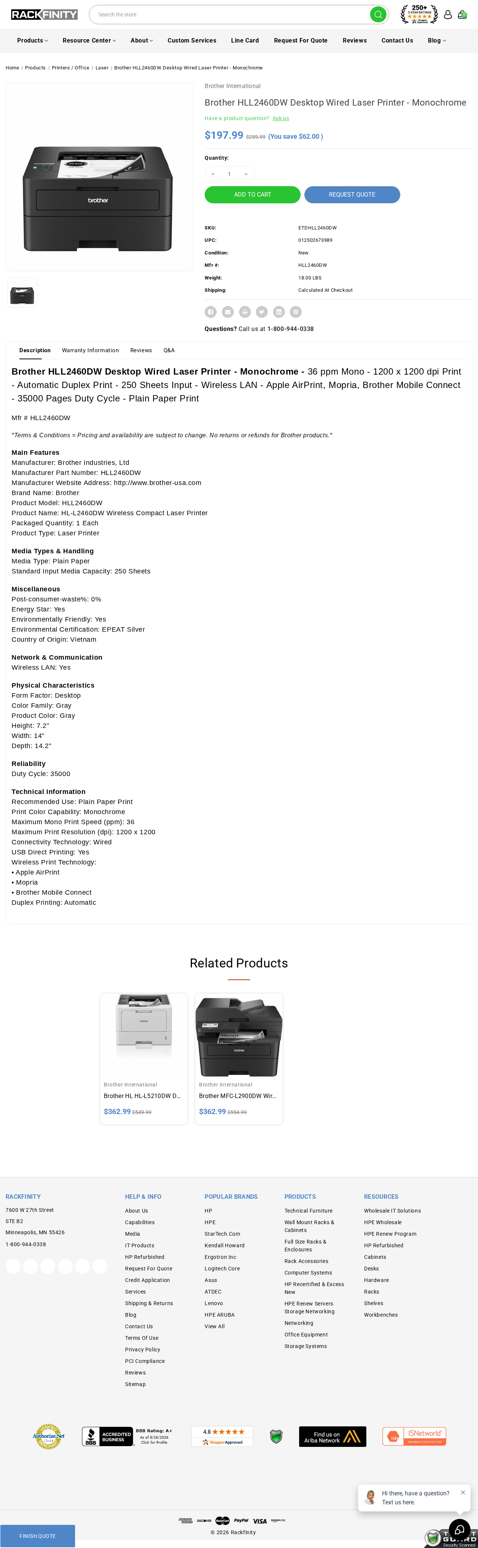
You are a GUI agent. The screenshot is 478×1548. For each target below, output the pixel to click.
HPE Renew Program (390, 1234)
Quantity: (217, 158)
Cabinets (375, 1257)
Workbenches (381, 1315)
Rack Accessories (307, 1261)
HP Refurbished (144, 1257)
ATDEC (213, 1292)
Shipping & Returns (149, 1303)
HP (208, 1211)
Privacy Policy (142, 1349)
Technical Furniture (309, 1211)
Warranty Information (90, 350)
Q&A (169, 350)
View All (214, 1326)
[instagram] (65, 1266)
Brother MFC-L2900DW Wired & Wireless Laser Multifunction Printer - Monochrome (239, 1096)
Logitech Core (222, 1269)
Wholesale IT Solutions (392, 1211)
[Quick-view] (135, 1031)
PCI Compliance (145, 1361)
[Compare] (153, 1031)
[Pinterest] (296, 312)
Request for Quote (301, 40)
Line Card (245, 40)
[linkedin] (100, 1266)
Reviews (355, 40)
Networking (299, 1323)
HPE (210, 1222)
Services (135, 1292)
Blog (434, 40)
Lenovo (214, 1303)
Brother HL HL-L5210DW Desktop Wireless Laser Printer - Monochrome (144, 1096)
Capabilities (140, 1222)
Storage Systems (306, 1346)
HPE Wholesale (383, 1222)
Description (35, 350)
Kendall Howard (225, 1245)
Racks (371, 1292)
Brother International (233, 86)
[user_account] (445, 14)
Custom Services (192, 40)
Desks (371, 1269)
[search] (378, 14)
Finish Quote (37, 1536)
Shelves (373, 1303)
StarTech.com (222, 1234)
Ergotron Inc (220, 1257)
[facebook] (30, 1266)
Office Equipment (306, 1335)
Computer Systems (308, 1273)
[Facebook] (211, 312)
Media (132, 1234)
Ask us (281, 118)
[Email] (228, 312)
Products (30, 40)
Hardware (376, 1280)
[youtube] (82, 1266)
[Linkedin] (279, 312)
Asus (211, 1280)
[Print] (245, 312)
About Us (136, 1211)
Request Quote (352, 194)
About (139, 40)
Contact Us (397, 40)
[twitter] (13, 1266)
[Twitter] (262, 312)
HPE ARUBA (220, 1315)
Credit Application (147, 1280)
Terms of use (141, 1338)
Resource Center (87, 40)
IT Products (140, 1245)
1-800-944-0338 (290, 328)
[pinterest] (47, 1266)
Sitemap (135, 1384)
